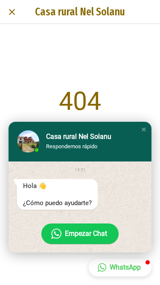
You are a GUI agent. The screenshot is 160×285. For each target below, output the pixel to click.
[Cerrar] (12, 12)
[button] (144, 129)
